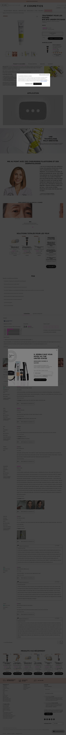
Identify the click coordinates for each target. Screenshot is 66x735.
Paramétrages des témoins (29, 83)
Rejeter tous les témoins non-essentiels (44, 74)
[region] (33, 80)
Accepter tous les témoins (37, 83)
